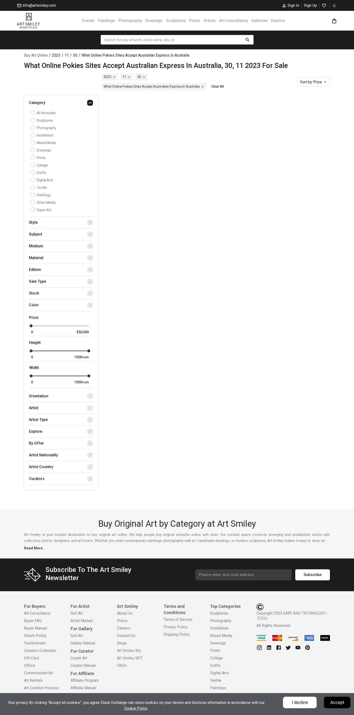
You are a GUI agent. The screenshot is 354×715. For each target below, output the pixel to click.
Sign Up (310, 5)
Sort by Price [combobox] (311, 82)
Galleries (259, 20)
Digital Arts (45, 180)
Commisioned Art (38, 673)
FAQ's (122, 665)
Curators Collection (40, 650)
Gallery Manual (83, 643)
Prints (194, 20)
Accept (337, 702)
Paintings (106, 20)
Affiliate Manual (83, 688)
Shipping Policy (177, 634)
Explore (278, 20)
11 (124, 77)
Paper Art (44, 210)
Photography (130, 20)
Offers (29, 665)
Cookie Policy (135, 708)
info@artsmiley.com (39, 5)
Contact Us (126, 635)
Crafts (41, 173)
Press (122, 620)
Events (88, 20)
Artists (209, 20)
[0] (334, 21)
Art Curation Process (41, 688)
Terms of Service (178, 619)
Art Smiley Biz (129, 650)
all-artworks (46, 113)
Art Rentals (33, 680)
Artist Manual (82, 620)
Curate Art (79, 658)
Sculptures (176, 20)
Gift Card (31, 658)
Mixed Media (46, 143)
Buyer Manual (35, 628)
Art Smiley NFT (129, 658)
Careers (123, 628)
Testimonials (35, 643)
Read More (33, 548)
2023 (107, 77)
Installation (45, 135)
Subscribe (312, 574)
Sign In (293, 5)
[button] (61, 104)
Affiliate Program (85, 680)
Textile (42, 188)
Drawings (154, 20)
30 (139, 77)
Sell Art (77, 613)
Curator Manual (83, 665)
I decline (300, 702)
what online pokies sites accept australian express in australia (152, 86)
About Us (124, 613)
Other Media (46, 202)
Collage (42, 165)
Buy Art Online (36, 55)
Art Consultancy (233, 20)
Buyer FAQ (33, 620)
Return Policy (35, 635)
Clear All (217, 86)
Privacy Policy (176, 627)
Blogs (122, 643)
